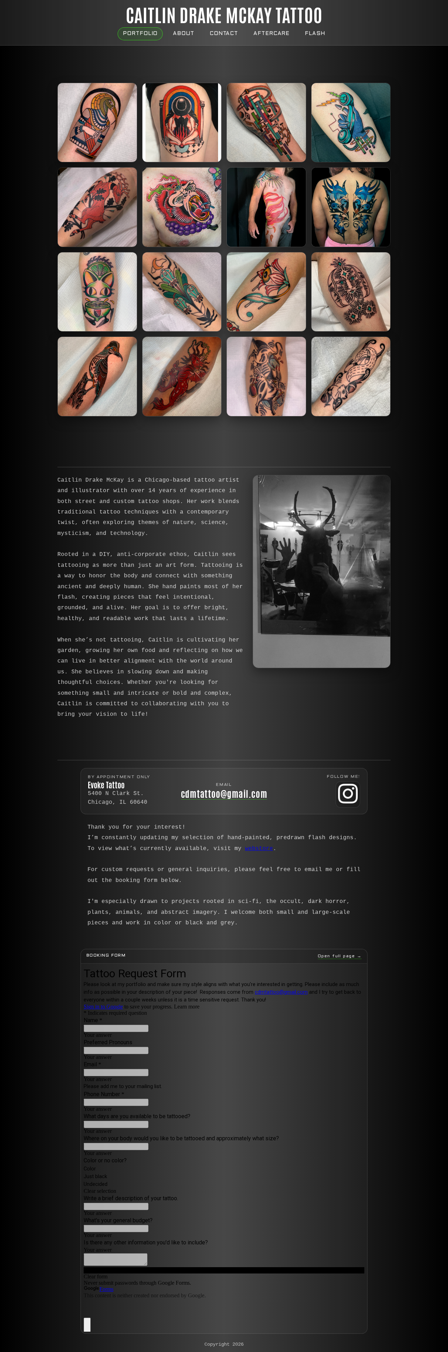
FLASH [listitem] (315, 33)
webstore (259, 848)
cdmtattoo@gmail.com (224, 793)
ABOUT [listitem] (183, 33)
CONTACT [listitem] (224, 33)
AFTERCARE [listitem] (271, 33)
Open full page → (340, 956)
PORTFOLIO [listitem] (140, 33)
